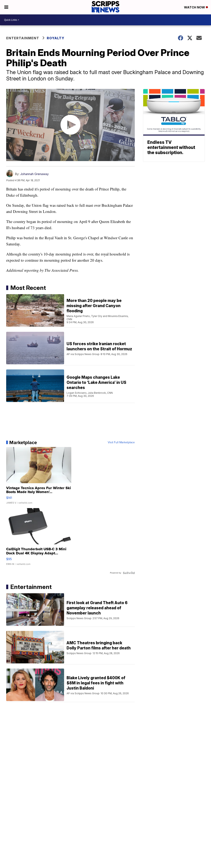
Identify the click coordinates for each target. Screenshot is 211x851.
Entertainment (22, 38)
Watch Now (195, 7)
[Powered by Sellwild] (129, 572)
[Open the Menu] (6, 7)
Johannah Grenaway (34, 174)
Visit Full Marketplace (121, 442)
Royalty (55, 38)
